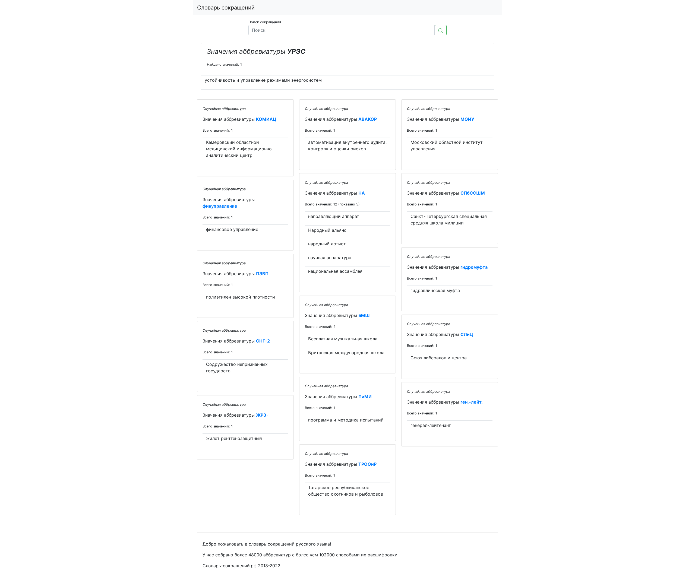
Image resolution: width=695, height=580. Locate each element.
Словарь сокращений (226, 7)
